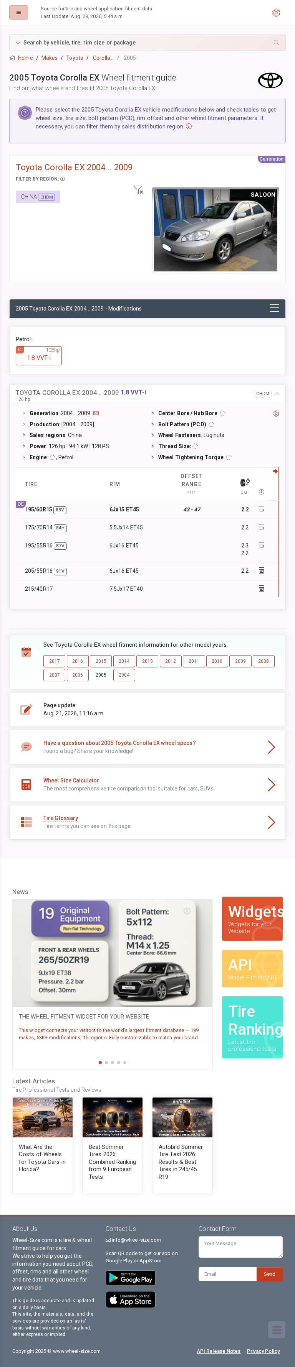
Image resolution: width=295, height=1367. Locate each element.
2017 (54, 661)
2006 (77, 675)
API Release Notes (219, 1351)
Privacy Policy (263, 1351)
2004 (124, 675)
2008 (263, 661)
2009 (240, 661)
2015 (101, 661)
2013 (147, 661)
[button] (147, 43)
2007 (54, 675)
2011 (194, 661)
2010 (217, 661)
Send (269, 1274)
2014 (124, 661)
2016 (77, 661)
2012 (170, 661)
